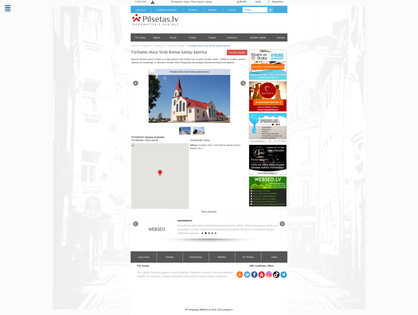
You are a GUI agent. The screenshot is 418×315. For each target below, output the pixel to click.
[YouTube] (261, 275)
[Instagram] (269, 275)
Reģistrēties (277, 1)
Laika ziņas (140, 9)
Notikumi (212, 9)
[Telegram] (283, 275)
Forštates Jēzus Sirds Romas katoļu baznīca (209, 45)
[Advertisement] (233, 24)
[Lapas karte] (152, 2)
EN (244, 1)
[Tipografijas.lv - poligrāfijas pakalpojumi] (268, 128)
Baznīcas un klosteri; (155, 136)
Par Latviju (140, 37)
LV (238, 1)
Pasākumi (192, 9)
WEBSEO (203, 309)
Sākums (135, 45)
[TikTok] (276, 275)
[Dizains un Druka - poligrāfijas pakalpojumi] (268, 65)
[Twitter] (247, 275)
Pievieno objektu (237, 52)
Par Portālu (248, 257)
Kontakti (169, 257)
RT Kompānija (191, 309)
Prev (135, 83)
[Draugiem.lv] (240, 275)
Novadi (173, 37)
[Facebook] (254, 275)
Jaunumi (232, 9)
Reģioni (156, 37)
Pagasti (212, 37)
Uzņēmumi (232, 37)
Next (243, 83)
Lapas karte (143, 257)
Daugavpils (159, 45)
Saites (274, 257)
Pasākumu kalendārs (167, 9)
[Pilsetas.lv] (156, 19)
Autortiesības (195, 257)
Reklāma (222, 257)
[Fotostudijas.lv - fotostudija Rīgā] (268, 160)
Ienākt (258, 1)
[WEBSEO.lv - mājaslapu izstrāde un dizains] (268, 191)
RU (241, 1)
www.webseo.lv (184, 220)
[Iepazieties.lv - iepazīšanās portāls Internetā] (268, 96)
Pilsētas (192, 37)
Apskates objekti (258, 37)
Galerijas (281, 37)
